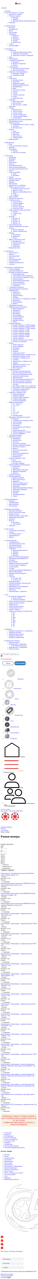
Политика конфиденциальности (14, 1147)
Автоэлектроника (10, 1174)
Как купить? (5, 811)
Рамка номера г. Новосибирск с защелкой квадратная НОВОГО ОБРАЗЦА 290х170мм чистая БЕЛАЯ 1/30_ (18, 1085)
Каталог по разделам (10, 1139)
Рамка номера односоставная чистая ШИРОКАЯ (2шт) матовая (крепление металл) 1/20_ (18, 884)
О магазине (8, 1132)
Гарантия (7, 1134)
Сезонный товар (9, 1141)
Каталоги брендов (10, 1137)
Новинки (7, 1142)
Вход (8, 663)
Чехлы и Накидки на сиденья (13, 1173)
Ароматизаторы (9, 1158)
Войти (3, 1274)
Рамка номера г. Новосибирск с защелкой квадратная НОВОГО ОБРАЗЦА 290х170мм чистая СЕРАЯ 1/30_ (18, 1075)
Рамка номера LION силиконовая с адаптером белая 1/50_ (19, 1104)
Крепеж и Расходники (11, 1169)
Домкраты (7, 1178)
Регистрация (20, 663)
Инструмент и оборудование (13, 1166)
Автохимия (8, 1159)
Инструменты (7, 1259)
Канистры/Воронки (10, 1168)
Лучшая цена (8, 1144)
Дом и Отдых (8, 1171)
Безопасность (8, 1164)
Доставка (12, 811)
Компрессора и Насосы (11, 1179)
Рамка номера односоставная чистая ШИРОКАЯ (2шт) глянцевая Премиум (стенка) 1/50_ (18, 904)
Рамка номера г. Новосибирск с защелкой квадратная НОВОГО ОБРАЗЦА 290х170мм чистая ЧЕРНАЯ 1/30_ (18, 1065)
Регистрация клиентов (11, 1146)
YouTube (5, 1267)
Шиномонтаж (8, 1161)
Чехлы (6, 1156)
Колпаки (7, 1155)
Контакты (19, 811)
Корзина (3, 1276)
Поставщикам (8, 1136)
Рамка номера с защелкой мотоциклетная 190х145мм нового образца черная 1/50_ (17, 874)
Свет (5, 1176)
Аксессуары (8, 1163)
